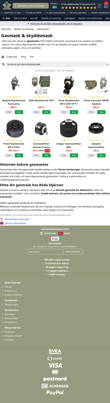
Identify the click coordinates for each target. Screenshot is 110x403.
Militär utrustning (24, 29)
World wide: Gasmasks (17, 219)
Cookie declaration (13, 294)
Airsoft (34, 18)
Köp (46, 112)
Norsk (66, 233)
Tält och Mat (20, 18)
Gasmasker (43, 29)
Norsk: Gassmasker (15, 223)
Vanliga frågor (11, 304)
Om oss (8, 286)
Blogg (55, 238)
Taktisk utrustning (51, 18)
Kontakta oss (11, 290)
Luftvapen (69, 18)
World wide (50, 233)
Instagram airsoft (13, 335)
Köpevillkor (10, 314)
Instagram (10, 331)
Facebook (9, 339)
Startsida (6, 29)
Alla (8, 18)
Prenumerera (72, 251)
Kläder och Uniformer (90, 18)
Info (9, 112)
